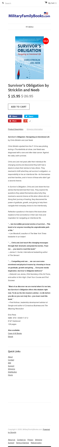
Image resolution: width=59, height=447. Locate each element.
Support (11, 366)
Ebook (10, 336)
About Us (11, 439)
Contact (11, 360)
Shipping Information (35, 129)
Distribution (12, 372)
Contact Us (21, 439)
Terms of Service (22, 442)
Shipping (11, 369)
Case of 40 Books (15, 333)
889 (9, 363)
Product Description (15, 129)
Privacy (30, 439)
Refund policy (36, 442)
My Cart (52, 3)
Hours (10, 375)
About (10, 357)
